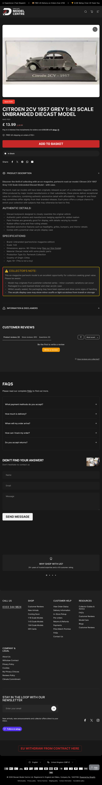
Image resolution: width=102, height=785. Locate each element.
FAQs (29, 391)
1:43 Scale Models (35, 621)
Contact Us (58, 636)
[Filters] (81, 337)
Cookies (5, 668)
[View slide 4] (55, 575)
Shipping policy (53, 781)
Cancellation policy (78, 781)
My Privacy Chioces (10, 672)
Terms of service (42, 781)
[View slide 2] (49, 575)
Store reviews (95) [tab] (29, 337)
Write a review (51, 350)
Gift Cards (32, 629)
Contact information (65, 781)
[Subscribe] (53, 708)
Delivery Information (61, 610)
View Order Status (61, 606)
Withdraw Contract (10, 660)
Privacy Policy (8, 664)
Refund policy (22, 781)
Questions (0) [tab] (44, 337)
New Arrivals (33, 610)
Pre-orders (57, 618)
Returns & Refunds (61, 621)
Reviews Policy (8, 675)
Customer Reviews (36, 606)
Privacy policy (31, 781)
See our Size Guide (51, 248)
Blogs (81, 624)
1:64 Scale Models (35, 625)
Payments (57, 625)
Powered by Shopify (87, 777)
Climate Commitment (11, 679)
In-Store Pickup (59, 614)
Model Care (84, 620)
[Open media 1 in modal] (95, 29)
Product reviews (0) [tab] (11, 337)
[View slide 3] (52, 575)
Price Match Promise (62, 629)
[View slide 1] (46, 575)
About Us (6, 657)
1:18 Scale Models (35, 618)
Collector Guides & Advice (86, 607)
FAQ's (81, 613)
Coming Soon (34, 614)
